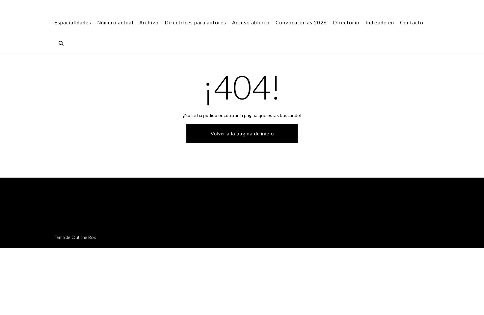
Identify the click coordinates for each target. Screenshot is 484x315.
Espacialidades (72, 22)
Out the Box (83, 237)
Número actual (115, 22)
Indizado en (379, 22)
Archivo (149, 22)
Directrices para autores (195, 22)
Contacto (411, 22)
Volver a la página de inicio (242, 133)
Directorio (346, 22)
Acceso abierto (251, 22)
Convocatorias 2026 (301, 22)
